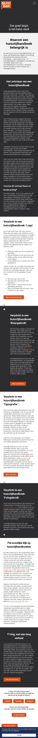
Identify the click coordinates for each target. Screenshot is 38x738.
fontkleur (29, 348)
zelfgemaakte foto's (11, 507)
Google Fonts (26, 458)
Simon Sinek (20, 570)
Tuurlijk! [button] (19, 735)
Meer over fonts (11, 474)
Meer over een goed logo (14, 297)
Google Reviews (19, 715)
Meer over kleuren (18, 384)
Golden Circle (8, 570)
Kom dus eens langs (12, 679)
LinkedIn (7, 701)
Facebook (18, 701)
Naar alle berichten (10, 726)
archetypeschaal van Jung (18, 601)
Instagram (30, 701)
